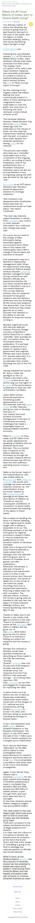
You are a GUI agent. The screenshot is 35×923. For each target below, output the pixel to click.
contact (17, 905)
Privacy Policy (17, 908)
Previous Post (17, 887)
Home (18, 898)
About (17, 902)
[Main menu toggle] (31, 24)
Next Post (17, 892)
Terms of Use (17, 912)
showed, (23, 859)
